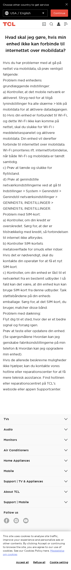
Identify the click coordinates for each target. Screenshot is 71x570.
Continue (59, 13)
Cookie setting (59, 562)
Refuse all (39, 562)
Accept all (22, 562)
